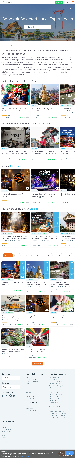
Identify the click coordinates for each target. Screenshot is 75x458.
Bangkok (14, 166)
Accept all (69, 453)
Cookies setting (57, 453)
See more (37, 363)
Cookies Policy (26, 456)
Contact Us (59, 2)
